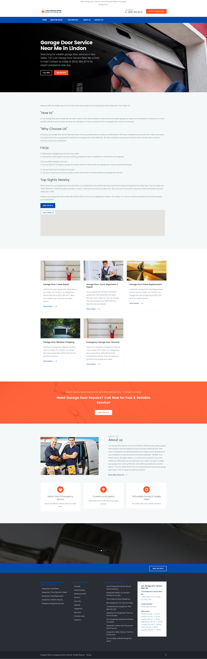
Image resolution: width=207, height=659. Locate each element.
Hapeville (77, 605)
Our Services (73, 20)
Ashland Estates (79, 590)
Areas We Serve (56, 20)
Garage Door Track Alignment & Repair (54, 592)
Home (44, 20)
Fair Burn (77, 597)
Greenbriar (77, 620)
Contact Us (103, 4)
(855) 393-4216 (135, 12)
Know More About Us (116, 475)
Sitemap (88, 655)
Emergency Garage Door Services (53, 603)
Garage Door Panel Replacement (52, 596)
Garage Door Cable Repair (50, 588)
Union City (77, 601)
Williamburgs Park (80, 594)
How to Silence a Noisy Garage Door (118, 599)
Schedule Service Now (156, 11)
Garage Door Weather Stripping (52, 600)
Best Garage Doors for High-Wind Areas (119, 603)
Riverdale (77, 586)
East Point (77, 612)
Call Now (46, 73)
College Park (78, 609)
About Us (87, 20)
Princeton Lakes (79, 616)
